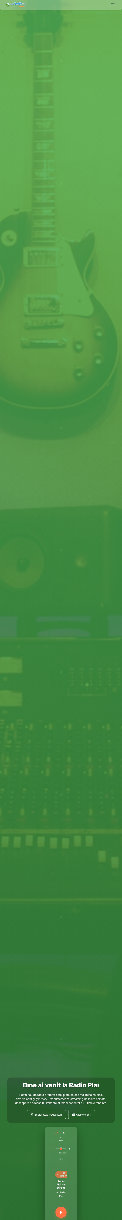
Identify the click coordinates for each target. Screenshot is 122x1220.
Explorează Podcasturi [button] (48, 1114)
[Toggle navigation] (112, 4)
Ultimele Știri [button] (83, 1114)
